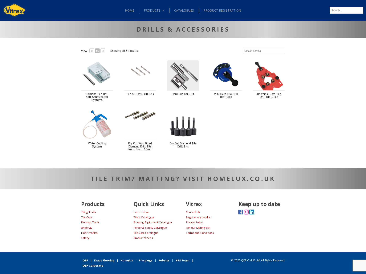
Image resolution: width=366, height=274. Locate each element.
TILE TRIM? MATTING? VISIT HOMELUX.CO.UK (183, 178)
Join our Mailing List (198, 227)
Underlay (86, 227)
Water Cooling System (97, 144)
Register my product (199, 217)
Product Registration (222, 10)
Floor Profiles (89, 233)
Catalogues (184, 10)
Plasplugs (145, 260)
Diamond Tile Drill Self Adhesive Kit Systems (96, 97)
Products (152, 10)
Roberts (163, 260)
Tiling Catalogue (143, 217)
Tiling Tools (88, 212)
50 (103, 51)
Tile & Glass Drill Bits (140, 94)
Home (129, 10)
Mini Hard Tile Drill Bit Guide (226, 95)
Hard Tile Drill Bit (183, 94)
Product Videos (143, 238)
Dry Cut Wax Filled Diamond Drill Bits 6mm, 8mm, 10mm (140, 146)
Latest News (141, 212)
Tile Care (86, 217)
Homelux (126, 260)
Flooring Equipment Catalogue (152, 222)
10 (92, 51)
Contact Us (193, 212)
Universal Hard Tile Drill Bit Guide (269, 95)
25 (97, 51)
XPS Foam (182, 260)
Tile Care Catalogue (145, 233)
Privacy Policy (194, 222)
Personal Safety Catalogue (150, 227)
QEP (85, 260)
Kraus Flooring (104, 260)
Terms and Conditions (200, 233)
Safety (85, 238)
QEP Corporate (93, 265)
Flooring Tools (90, 222)
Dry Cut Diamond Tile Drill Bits (183, 144)
